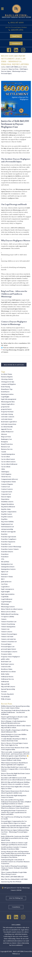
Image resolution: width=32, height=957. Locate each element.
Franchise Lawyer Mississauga (11, 546)
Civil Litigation (6, 474)
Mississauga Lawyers (19, 71)
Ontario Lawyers (6, 631)
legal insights (5, 591)
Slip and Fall (5, 684)
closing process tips (7, 382)
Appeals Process (6, 429)
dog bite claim (6, 509)
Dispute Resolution (7, 504)
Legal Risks (5, 596)
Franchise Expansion (8, 541)
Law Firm (4, 584)
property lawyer (6, 409)
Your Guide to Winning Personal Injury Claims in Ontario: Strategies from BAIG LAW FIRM (14, 868)
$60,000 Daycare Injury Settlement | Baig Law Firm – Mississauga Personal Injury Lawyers (15, 832)
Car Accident (5, 456)
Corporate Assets (6, 491)
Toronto (4, 691)
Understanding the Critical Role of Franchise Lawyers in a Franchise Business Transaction (15, 861)
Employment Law (7, 524)
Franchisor (5, 556)
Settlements (5, 681)
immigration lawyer (7, 566)
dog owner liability (7, 521)
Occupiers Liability (7, 616)
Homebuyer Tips (6, 389)
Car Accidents (5, 466)
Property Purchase (7, 411)
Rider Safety (5, 674)
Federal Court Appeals (8, 531)
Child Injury (24, 69)
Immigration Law (7, 564)
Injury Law (4, 571)
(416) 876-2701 (17, 30)
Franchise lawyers (7, 551)
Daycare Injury (6, 71)
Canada (3, 452)
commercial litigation (8, 384)
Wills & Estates (6, 699)
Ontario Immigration (8, 626)
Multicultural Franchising (9, 614)
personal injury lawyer (8, 649)
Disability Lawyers (7, 501)
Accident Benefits (7, 427)
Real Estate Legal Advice (9, 422)
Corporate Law (6, 494)
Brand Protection (7, 444)
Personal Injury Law (7, 646)
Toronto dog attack (7, 694)
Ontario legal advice (8, 404)
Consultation (16, 43)
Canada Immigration (8, 454)
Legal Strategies (6, 601)
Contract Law (5, 486)
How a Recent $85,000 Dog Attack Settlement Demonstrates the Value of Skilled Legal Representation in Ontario (16, 801)
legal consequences (7, 589)
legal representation (7, 594)
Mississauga (5, 604)
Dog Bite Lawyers (7, 516)
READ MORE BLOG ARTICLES (14, 365)
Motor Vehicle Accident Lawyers (12, 609)
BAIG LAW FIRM (18, 951)
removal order (6, 666)
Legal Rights (5, 397)
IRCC (3, 579)
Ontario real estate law (8, 639)
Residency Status (6, 669)
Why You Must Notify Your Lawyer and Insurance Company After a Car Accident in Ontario (15, 769)
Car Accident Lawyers (8, 461)
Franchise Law (6, 544)
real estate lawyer (6, 419)
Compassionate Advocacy (9, 479)
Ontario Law (5, 629)
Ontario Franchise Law (8, 621)
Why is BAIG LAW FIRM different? (12, 876)
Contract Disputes (7, 484)
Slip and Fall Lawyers (8, 686)
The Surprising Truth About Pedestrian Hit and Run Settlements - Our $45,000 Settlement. (15, 712)
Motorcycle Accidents (8, 611)
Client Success (6, 476)
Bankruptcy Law (6, 439)
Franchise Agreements (8, 536)
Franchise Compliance (8, 539)
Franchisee (5, 554)
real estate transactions (8, 424)
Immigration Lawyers (8, 569)
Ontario (3, 619)
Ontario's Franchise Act (9, 641)
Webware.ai (16, 954)
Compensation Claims (8, 481)
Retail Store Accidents (8, 671)
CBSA (3, 469)
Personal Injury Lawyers (9, 651)
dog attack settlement (8, 506)
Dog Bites (4, 519)
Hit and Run (5, 561)
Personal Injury (6, 73)
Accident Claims (6, 374)
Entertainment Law (7, 526)
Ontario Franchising (8, 624)
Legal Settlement (6, 599)
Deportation (5, 499)
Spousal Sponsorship (8, 689)
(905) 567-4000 (17, 23)
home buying (5, 386)
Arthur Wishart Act (7, 431)
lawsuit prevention (7, 394)
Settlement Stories (7, 676)
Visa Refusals (5, 696)
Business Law (5, 447)
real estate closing (7, 414)
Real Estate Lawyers (7, 664)
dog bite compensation (8, 511)
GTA (2, 559)
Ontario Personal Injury (9, 634)
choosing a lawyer (7, 379)
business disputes (7, 377)
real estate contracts (7, 416)
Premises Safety (6, 654)
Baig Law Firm (14, 69)
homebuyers (5, 391)
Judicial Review (6, 581)
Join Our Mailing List (16, 898)
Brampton (4, 441)
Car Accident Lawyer (8, 459)
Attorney (4, 434)
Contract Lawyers (7, 489)
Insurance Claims (7, 576)
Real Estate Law (6, 661)
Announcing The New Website (11, 882)
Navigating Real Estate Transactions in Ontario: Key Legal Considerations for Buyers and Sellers (14, 812)
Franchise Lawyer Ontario (10, 549)
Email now (16, 36)
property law (5, 407)
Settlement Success (7, 679)
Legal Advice (5, 586)
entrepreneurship (7, 529)
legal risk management (8, 399)
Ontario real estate (7, 636)
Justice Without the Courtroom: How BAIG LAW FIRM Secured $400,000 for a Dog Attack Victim (15, 838)
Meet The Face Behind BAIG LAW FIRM (14, 879)
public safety (5, 659)
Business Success (6, 449)
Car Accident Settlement (9, 464)
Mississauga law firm (8, 402)
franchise (4, 534)
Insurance (4, 574)
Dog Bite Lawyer (6, 514)
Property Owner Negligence (10, 656)
